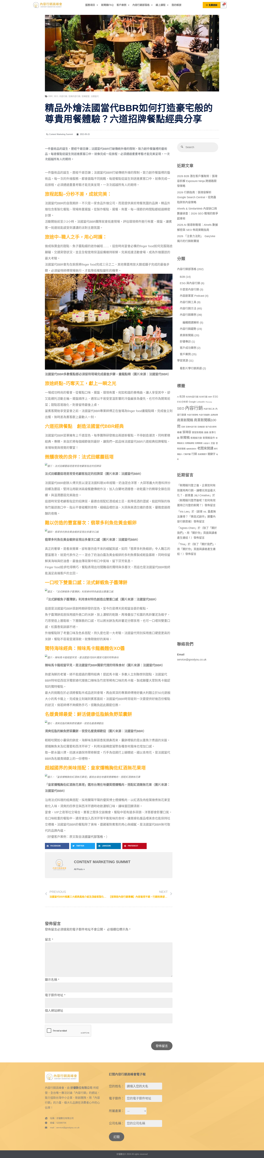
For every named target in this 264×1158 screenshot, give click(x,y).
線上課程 (160, 5)
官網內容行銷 (74, 96)
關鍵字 (211, 454)
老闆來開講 (205, 448)
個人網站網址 (54, 1010)
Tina (182, 544)
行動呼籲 (187, 454)
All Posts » (79, 869)
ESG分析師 (182, 402)
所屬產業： (116, 1111)
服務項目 (90, 5)
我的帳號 (176, 5)
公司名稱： (116, 1123)
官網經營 (86, 96)
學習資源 (182, 360)
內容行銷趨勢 (188, 328)
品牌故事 (214, 415)
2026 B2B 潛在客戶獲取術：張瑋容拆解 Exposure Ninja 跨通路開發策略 (197, 181)
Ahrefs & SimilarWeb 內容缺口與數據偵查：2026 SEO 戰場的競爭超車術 (197, 213)
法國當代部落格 (92, 836)
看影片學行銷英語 (191, 368)
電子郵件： (116, 1098)
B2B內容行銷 (192, 397)
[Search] (182, 147)
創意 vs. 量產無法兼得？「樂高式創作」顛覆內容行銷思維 (196, 516)
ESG (215, 396)
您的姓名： (116, 1086)
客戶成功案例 (188, 347)
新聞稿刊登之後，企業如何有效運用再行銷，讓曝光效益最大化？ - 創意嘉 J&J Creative (196, 490)
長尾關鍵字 (202, 454)
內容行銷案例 (188, 314)
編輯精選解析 (191, 322)
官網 (183, 427)
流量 (213, 443)
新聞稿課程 (189, 443)
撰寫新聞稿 (197, 432)
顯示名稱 (52, 979)
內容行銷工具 (188, 302)
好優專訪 (185, 341)
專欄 (179, 432)
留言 (49, 939)
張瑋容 (186, 432)
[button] (57, 846)
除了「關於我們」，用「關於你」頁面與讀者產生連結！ (197, 532)
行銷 (194, 454)
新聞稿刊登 (196, 438)
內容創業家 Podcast (192, 295)
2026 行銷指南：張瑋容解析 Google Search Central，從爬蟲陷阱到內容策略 (196, 197)
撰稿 (206, 432)
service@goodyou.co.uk (191, 659)
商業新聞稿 (187, 335)
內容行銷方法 (188, 308)
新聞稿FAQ (107, 5)
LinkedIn (201, 402)
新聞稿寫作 (209, 438)
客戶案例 (121, 5)
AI (178, 397)
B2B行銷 (203, 397)
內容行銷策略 (192, 415)
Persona (209, 402)
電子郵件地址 (55, 995)
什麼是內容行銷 (189, 289)
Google (192, 402)
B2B (182, 276)
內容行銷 (63, 96)
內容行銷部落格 (141, 5)
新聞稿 (185, 437)
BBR (50, 96)
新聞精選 (198, 443)
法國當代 (95, 96)
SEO (56, 96)
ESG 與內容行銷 (190, 283)
